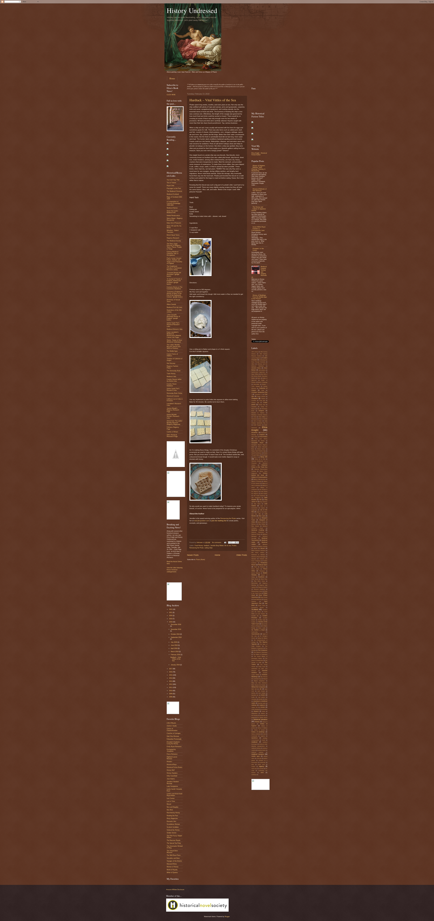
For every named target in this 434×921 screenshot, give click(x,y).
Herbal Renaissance (173, 215)
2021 (171, 612)
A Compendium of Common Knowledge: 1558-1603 (174, 203)
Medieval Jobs (171, 376)
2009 (171, 694)
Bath (259, 378)
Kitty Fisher (257, 503)
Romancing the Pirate (228, 518)
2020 (171, 615)
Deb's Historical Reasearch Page (172, 435)
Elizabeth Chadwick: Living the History (173, 743)
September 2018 (176, 637)
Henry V (255, 457)
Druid (255, 416)
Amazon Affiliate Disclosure (175, 889)
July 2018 (174, 642)
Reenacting (254, 583)
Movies (255, 548)
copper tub (254, 707)
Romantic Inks (171, 821)
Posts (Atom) (200, 559)
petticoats (262, 762)
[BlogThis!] (231, 542)
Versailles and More (173, 858)
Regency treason (262, 587)
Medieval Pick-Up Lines (174, 307)
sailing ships (208, 548)
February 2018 (176, 654)
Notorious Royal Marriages (258, 556)
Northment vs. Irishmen (258, 554)
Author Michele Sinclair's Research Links (173, 416)
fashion (263, 713)
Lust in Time (171, 801)
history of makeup (262, 727)
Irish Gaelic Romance (259, 495)
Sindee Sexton (171, 833)
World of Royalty (172, 870)
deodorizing (264, 709)
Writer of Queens (172, 872)
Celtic (262, 390)
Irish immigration (256, 497)
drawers (256, 711)
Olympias (253, 558)
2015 (171, 675)
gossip (253, 717)
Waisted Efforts (172, 864)
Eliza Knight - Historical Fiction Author (259, 154)
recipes (253, 766)
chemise (260, 699)
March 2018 (175, 651)
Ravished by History (173, 813)
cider (266, 699)
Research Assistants (259, 589)
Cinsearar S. (258, 394)
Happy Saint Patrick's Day (258, 451)
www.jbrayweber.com (201, 521)
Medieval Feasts (255, 534)
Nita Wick (170, 810)
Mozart (169, 804)
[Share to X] (233, 542)
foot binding (254, 715)
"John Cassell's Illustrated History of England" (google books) (173, 317)
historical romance (260, 719)
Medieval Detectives (257, 532)
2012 (171, 684)
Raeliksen (261, 577)
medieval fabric (262, 750)
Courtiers (253, 400)
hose (264, 734)
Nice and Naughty (172, 807)
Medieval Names (172, 208)
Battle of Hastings (262, 382)
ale (261, 689)
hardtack (206, 545)
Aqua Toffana (255, 374)
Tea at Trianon (171, 182)
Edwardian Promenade (174, 739)
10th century (254, 351)
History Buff (171, 770)
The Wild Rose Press (174, 855)
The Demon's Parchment (260, 652)
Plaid (255, 566)
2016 (171, 672)
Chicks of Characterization (172, 729)
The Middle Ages (172, 351)
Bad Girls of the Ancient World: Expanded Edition (259, 376)
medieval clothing (256, 748)
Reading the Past (172, 815)
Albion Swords (171, 304)
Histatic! (169, 761)
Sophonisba (254, 632)
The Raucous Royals (173, 840)
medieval (254, 742)
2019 (171, 619)
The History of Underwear (260, 654)
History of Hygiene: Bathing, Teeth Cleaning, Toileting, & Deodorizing (258, 168)
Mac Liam (262, 516)
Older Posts (241, 555)
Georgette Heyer (257, 442)
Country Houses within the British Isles (174, 380)
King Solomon (263, 501)
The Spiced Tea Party (174, 843)
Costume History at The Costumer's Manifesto (174, 288)
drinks (263, 711)
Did (258, 408)
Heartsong (264, 455)
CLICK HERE (171, 95)
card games (261, 697)
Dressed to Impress (257, 412)
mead (263, 740)
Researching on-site (256, 591)
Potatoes (262, 566)
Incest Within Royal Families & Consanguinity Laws (258, 228)
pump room (261, 764)
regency (261, 766)
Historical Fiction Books (174, 767)
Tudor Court (261, 666)
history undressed (256, 734)
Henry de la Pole (260, 459)
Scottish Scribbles (173, 827)
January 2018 (175, 665)
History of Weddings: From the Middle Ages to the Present (259, 297)
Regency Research (173, 238)
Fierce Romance (172, 754)
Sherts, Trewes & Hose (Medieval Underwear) (174, 341)
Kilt (260, 499)
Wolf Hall (254, 689)
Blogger (227, 916)
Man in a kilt (255, 518)
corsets (262, 707)
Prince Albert (255, 569)
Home (172, 78)
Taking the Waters (262, 638)
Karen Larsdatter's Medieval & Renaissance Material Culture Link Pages (174, 334)
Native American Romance (258, 550)
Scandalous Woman (173, 824)
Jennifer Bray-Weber (217, 545)
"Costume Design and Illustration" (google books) (174, 274)
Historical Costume (173, 396)
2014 (171, 678)
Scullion (253, 621)
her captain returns (262, 717)
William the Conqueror (258, 687)
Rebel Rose (264, 579)
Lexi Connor (171, 798)
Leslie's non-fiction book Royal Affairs (174, 794)
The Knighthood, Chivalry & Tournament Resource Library (174, 268)
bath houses (261, 691)
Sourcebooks (255, 634)
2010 (171, 690)
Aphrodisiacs (262, 370)
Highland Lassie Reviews (172, 757)
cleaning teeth (261, 703)
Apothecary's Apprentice (258, 372)
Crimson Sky (255, 402)
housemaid (254, 736)
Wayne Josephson (259, 680)
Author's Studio (172, 726)
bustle (253, 697)
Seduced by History (173, 830)
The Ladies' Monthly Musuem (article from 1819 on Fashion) (174, 346)
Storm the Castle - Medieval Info (173, 211)
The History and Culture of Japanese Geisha (258, 208)
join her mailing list (218, 521)
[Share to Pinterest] (238, 542)
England (262, 434)
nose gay (259, 758)
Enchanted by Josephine (171, 750)
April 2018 (174, 648)
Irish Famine (264, 493)
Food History (199, 545)
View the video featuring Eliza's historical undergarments (174, 570)
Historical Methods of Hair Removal (260, 189)
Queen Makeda (255, 573)
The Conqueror (262, 650)
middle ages (255, 756)
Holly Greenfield (172, 776)
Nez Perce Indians (257, 552)
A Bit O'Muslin (171, 723)
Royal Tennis (264, 597)
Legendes (254, 509)
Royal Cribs (170, 185)
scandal (261, 768)
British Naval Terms (173, 235)
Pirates (234, 545)
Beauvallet (256, 384)
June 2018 (174, 645)
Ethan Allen (254, 436)
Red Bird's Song (259, 581)
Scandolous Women (257, 607)
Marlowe (253, 524)
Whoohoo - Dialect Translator (173, 231)
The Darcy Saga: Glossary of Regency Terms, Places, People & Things (174, 246)
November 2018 (176, 629)
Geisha (263, 440)
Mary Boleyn (261, 524)
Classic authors (261, 396)
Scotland (254, 609)
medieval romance (257, 754)
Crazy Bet (262, 400)
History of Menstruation (260, 479)
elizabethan (254, 713)
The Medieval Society (174, 241)
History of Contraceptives (259, 477)
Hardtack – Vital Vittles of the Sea (212, 100)
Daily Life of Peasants (174, 223)
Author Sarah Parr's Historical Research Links (173, 324)
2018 (171, 622)
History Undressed (192, 10)
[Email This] (229, 542)
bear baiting (261, 693)
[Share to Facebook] (236, 542)
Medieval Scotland (173, 194)
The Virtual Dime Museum (172, 851)
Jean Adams (171, 779)
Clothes (263, 398)
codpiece (262, 705)
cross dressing (255, 709)
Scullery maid (261, 619)
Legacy (263, 507)
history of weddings (258, 732)
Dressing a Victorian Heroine (259, 414)
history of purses (259, 730)
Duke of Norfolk (263, 418)
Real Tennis (254, 579)
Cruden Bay (262, 404)
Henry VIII (263, 457)
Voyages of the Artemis (174, 861)
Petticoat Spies (262, 564)
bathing (253, 693)
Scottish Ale (254, 615)
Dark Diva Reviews (173, 736)
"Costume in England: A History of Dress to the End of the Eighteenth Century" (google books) (174, 294)
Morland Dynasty (262, 546)
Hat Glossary (171, 363)
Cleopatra (254, 398)
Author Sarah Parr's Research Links (173, 389)
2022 (171, 609)
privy (252, 764)
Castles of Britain (172, 432)
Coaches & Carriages (174, 733)
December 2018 (176, 624)
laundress (254, 738)
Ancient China (256, 368)
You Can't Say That (173, 180)
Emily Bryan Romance (174, 746)
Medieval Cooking (257, 530)
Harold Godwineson (256, 453)
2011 (171, 687)
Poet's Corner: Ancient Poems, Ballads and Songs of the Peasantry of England (174, 260)
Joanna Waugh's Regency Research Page (173, 410)
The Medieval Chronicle (174, 191)
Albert (253, 364)
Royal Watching (257, 599)
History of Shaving (256, 481)
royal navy (254, 768)
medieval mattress (257, 752)
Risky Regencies (172, 818)
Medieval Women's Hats (175, 329)
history (257, 722)
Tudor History (171, 373)
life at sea (227, 545)
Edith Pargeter (257, 425)
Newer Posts (193, 555)
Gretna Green (261, 448)
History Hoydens (172, 773)
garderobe (262, 715)
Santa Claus (261, 605)
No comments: (217, 542)
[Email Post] (225, 542)
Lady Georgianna (172, 786)
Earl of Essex (258, 420)
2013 (171, 681)
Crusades (253, 406)
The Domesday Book (173, 371)
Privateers (262, 571)
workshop (253, 774)
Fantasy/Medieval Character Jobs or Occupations (172, 253)
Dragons (261, 410)
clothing (253, 705)
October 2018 (175, 634)
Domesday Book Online (174, 393)
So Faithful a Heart (258, 630)
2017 (171, 669)
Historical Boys (172, 764)
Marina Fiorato (261, 522)
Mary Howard (255, 526)
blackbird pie (254, 695)
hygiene (263, 736)
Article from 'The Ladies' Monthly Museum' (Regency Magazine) (174, 422)
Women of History (172, 867)
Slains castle (261, 628)
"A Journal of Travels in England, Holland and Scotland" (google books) (174, 281)
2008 (171, 697)
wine (262, 772)
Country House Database (171, 384)
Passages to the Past (174, 188)
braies (263, 695)
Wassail (265, 678)
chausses (253, 699)
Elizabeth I (254, 432)
